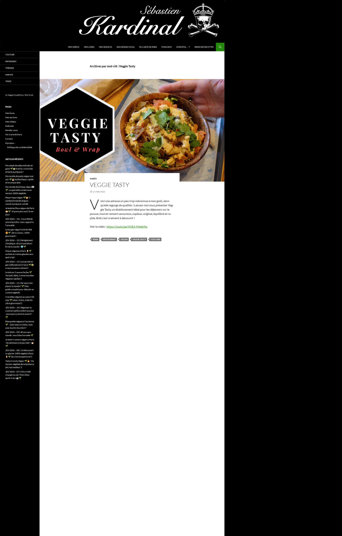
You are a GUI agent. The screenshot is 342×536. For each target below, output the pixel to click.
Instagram (10, 61)
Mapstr (9, 75)
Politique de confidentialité (19, 147)
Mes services (105, 47)
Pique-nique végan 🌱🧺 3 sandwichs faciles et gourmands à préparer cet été (17, 200)
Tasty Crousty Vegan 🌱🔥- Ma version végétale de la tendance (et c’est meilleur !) (19, 364)
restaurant (109, 239)
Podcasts (167, 47)
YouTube (9, 54)
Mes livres (89, 47)
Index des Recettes (204, 47)
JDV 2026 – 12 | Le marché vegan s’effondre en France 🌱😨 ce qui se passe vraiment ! (19, 264)
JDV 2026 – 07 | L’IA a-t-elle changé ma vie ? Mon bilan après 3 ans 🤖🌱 (18, 374)
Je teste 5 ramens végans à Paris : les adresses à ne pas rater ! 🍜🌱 (19, 342)
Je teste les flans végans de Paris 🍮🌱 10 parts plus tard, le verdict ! (19, 211)
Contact (9, 138)
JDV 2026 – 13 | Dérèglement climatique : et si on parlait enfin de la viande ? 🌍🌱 (19, 243)
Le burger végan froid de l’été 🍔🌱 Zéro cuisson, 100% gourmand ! (18, 232)
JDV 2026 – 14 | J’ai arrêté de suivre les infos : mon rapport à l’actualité (19, 222)
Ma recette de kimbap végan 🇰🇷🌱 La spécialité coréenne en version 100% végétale (19, 190)
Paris (95, 239)
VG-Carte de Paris (148, 47)
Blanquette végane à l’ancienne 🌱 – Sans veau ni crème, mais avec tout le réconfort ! (19, 324)
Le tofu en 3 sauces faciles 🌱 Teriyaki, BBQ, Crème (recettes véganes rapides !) (19, 275)
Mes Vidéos (73, 47)
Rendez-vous (11, 130)
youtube (155, 239)
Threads (9, 68)
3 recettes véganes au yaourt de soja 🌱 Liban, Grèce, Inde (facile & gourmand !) (19, 300)
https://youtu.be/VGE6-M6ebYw (127, 226)
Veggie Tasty (109, 184)
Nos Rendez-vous (125, 47)
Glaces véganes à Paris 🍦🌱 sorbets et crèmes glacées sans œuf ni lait (19, 254)
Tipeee (8, 81)
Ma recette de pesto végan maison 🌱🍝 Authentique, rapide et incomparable (19, 179)
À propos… (181, 47)
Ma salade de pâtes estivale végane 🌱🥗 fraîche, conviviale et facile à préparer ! (19, 168)
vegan (124, 239)
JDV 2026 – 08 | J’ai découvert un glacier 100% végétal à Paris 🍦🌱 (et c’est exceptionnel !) (19, 353)
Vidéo (93, 178)
